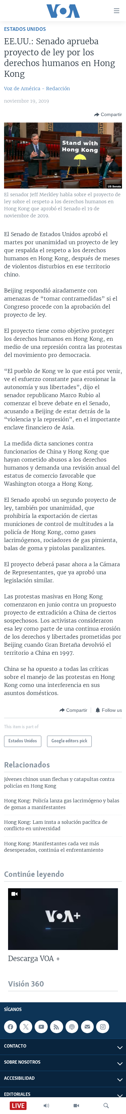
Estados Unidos (25, 29)
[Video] (76, 1105)
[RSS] (56, 1026)
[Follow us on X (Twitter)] (25, 1026)
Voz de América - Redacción (37, 89)
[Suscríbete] (87, 1026)
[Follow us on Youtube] (41, 1026)
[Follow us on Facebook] (10, 1026)
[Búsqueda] (106, 1105)
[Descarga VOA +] (63, 919)
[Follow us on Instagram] (102, 1026)
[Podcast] (72, 1026)
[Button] (108, 115)
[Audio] (46, 1105)
